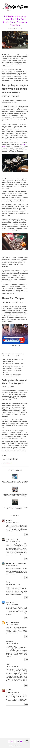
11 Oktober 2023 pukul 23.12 (12, 692)
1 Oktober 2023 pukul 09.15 (12, 604)
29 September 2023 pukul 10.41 (13, 565)
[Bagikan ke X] (10, 459)
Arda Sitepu (9, 690)
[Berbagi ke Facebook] (7, 459)
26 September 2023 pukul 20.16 (13, 522)
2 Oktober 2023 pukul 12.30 (12, 643)
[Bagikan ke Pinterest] (13, 459)
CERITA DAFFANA (17, 745)
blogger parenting (12, 539)
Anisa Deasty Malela (12, 622)
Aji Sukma (9, 520)
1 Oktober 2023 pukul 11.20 (12, 624)
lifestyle (8, 463)
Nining (8, 582)
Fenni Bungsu (10, 602)
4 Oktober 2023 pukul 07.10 (12, 666)
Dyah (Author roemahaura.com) (16, 563)
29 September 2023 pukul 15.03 (13, 584)
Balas (26, 534)
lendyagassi (9, 641)
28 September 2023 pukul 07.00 (13, 541)
